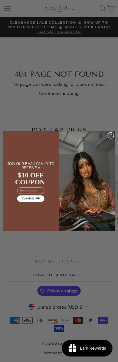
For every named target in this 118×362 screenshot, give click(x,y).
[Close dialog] (110, 135)
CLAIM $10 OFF (31, 198)
